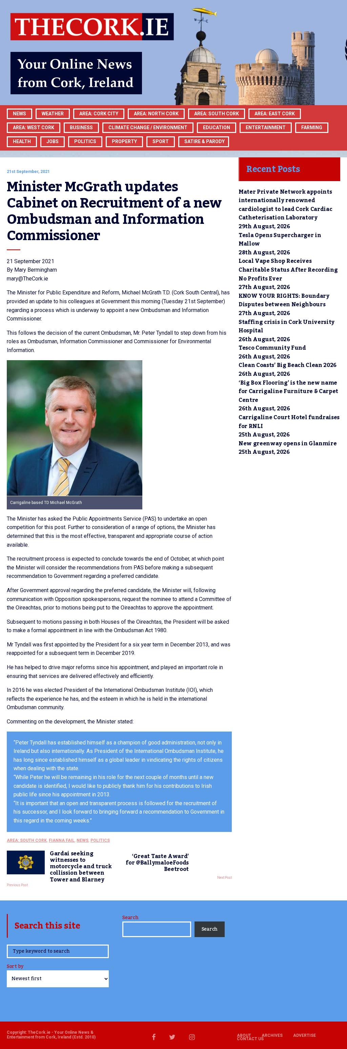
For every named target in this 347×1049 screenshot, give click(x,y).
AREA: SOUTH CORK (27, 840)
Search (130, 917)
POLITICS (85, 141)
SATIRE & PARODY (204, 141)
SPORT (160, 141)
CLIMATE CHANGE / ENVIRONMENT (147, 127)
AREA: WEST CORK (33, 127)
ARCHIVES (272, 1035)
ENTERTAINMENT (266, 127)
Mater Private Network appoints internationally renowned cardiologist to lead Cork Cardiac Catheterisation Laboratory (285, 205)
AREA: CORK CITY (98, 113)
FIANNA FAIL (62, 840)
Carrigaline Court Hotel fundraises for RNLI (289, 422)
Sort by (15, 967)
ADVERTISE (304, 1035)
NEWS (82, 840)
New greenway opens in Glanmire (287, 443)
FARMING (311, 127)
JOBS (52, 141)
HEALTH (22, 141)
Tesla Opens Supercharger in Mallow (280, 240)
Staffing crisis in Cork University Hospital (286, 326)
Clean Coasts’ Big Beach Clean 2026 (287, 365)
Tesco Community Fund (272, 348)
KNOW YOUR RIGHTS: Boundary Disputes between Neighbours (284, 300)
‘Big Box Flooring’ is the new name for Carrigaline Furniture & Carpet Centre (288, 391)
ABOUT (244, 1035)
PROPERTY (124, 141)
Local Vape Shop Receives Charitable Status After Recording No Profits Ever (288, 270)
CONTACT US (250, 1039)
